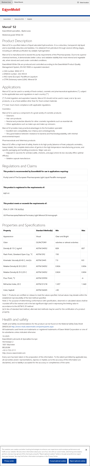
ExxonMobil (7, 19)
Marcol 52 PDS (19, 19)
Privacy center (9, 461)
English (29, 19)
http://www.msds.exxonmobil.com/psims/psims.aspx (32, 326)
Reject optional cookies (77, 461)
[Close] (86, 449)
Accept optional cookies (58, 461)
